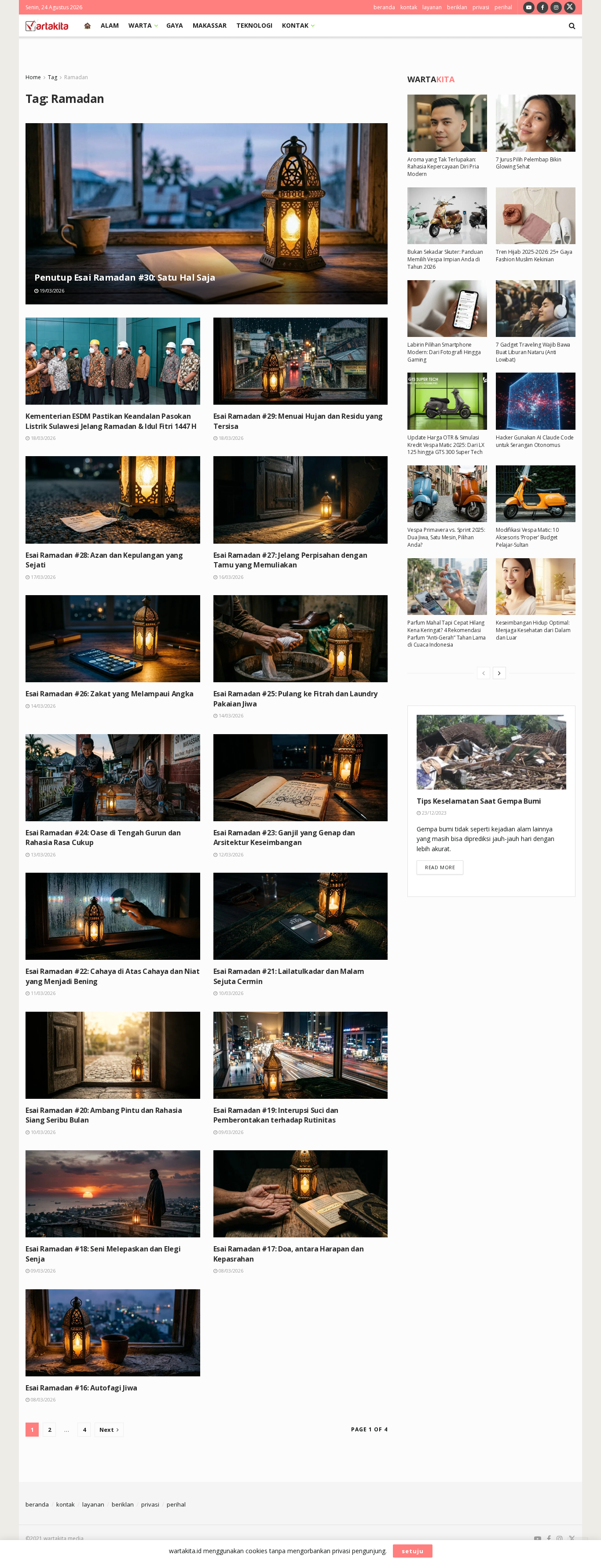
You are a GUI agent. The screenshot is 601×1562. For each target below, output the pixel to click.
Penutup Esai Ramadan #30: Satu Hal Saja (124, 277)
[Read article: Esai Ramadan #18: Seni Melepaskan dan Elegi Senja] (113, 1193)
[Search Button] (572, 26)
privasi (481, 7)
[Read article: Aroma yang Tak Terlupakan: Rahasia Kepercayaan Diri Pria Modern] (447, 123)
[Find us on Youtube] (529, 7)
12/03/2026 (230, 854)
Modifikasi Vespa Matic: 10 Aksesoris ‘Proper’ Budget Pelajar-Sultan (527, 537)
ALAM (110, 25)
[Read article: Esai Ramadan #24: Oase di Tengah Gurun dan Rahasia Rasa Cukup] (113, 777)
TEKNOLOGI (254, 25)
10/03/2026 (230, 993)
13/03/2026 (42, 854)
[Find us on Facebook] (542, 7)
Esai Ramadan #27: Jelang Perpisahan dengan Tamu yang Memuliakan (290, 560)
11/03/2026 (42, 993)
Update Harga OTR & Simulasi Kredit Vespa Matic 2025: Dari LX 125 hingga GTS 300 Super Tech (445, 445)
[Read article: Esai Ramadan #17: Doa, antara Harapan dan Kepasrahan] (300, 1193)
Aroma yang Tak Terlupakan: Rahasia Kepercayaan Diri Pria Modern (443, 167)
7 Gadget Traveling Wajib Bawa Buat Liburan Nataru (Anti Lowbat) (533, 352)
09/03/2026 (230, 1132)
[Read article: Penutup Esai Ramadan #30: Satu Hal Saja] (207, 213)
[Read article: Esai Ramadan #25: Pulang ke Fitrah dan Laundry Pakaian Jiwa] (300, 638)
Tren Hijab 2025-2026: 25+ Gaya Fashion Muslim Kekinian (534, 255)
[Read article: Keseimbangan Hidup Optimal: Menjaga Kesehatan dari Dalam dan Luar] (535, 586)
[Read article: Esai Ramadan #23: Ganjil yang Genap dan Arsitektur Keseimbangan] (300, 777)
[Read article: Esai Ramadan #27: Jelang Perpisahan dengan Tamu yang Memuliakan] (300, 499)
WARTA (140, 25)
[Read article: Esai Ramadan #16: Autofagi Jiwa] (113, 1332)
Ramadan (76, 77)
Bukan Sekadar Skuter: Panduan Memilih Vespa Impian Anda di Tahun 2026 (445, 259)
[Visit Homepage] (47, 25)
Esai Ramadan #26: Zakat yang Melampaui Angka (110, 694)
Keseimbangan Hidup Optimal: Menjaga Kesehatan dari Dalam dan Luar (533, 630)
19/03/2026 (51, 290)
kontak (408, 7)
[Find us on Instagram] (556, 7)
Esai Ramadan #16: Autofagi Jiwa (81, 1388)
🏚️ (87, 25)
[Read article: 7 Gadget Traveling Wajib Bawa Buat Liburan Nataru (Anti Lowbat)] (535, 308)
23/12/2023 (434, 812)
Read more (444, 867)
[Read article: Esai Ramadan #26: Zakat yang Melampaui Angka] (113, 638)
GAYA (174, 25)
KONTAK (295, 25)
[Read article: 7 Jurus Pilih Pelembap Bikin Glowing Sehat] (535, 123)
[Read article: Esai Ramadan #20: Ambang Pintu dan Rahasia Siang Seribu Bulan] (113, 1055)
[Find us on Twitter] (569, 7)
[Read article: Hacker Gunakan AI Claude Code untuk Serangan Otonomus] (535, 401)
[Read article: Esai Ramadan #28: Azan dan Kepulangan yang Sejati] (113, 499)
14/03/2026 (42, 705)
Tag (52, 77)
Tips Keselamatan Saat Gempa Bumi (479, 801)
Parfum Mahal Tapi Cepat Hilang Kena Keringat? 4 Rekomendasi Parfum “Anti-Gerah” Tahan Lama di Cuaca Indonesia (446, 633)
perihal (503, 7)
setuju (413, 1551)
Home (33, 77)
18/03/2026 (42, 438)
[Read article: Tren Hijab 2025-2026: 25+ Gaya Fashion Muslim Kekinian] (535, 215)
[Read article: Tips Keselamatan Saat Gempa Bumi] (491, 752)
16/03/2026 (230, 577)
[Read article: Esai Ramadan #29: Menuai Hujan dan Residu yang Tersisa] (300, 361)
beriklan (457, 7)
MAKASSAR (210, 25)
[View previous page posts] (483, 673)
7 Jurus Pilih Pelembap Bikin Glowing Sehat (528, 163)
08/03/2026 (230, 1270)
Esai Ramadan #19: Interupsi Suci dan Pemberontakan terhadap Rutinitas (275, 1115)
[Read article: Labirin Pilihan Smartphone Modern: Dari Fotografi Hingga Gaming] (447, 308)
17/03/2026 (42, 577)
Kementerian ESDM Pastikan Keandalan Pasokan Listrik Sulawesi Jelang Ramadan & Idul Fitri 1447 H (111, 421)
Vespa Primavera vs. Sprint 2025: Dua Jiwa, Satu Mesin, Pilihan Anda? (446, 537)
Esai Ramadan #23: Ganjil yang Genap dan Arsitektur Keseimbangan (284, 837)
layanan (432, 7)
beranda (384, 7)
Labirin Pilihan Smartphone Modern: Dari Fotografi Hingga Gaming (443, 352)
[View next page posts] (499, 673)
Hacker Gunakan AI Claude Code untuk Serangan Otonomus (535, 441)
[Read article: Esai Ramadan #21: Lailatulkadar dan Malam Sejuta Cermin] (300, 916)
